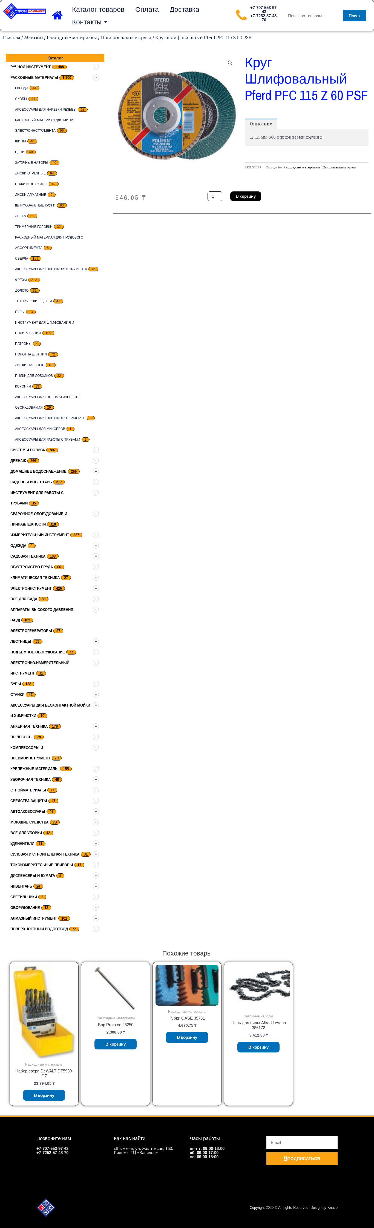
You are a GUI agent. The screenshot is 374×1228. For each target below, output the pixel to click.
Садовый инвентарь (31, 482)
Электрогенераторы (31, 631)
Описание (261, 124)
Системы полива (27, 450)
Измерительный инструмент (39, 535)
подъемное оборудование (37, 652)
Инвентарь (21, 886)
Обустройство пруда (31, 567)
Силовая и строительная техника (44, 854)
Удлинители (22, 844)
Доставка (184, 9)
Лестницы (20, 641)
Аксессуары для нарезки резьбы (45, 109)
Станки (17, 695)
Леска (20, 216)
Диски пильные (29, 365)
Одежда (18, 546)
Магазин (33, 37)
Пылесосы (21, 737)
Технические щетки (33, 301)
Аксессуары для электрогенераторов (50, 418)
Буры (20, 312)
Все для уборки (26, 833)
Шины (20, 141)
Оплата (147, 9)
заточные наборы (31, 163)
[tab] (261, 124)
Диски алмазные (30, 195)
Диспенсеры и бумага (32, 876)
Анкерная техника (29, 726)
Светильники (23, 897)
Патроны (23, 344)
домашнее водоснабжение (38, 471)
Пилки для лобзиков (34, 376)
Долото (21, 290)
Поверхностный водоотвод (39, 929)
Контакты (87, 22)
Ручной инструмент (30, 67)
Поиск (354, 15)
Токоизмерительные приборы (41, 865)
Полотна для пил (31, 354)
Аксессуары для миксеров (40, 429)
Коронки (23, 386)
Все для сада (23, 599)
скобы (21, 99)
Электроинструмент (31, 588)
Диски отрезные (30, 173)
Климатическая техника (35, 578)
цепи (20, 152)
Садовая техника (27, 556)
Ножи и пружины (31, 184)
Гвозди (21, 88)
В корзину (246, 196)
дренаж (18, 461)
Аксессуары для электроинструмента (51, 269)
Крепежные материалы (34, 769)
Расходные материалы (72, 37)
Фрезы (21, 280)
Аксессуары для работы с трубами (47, 439)
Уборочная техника (30, 779)
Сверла (21, 258)
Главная (11, 37)
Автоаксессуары (27, 812)
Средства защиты (28, 801)
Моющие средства (29, 822)
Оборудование (25, 908)
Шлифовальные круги (126, 37)
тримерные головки (34, 227)
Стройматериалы (28, 790)
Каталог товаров (98, 9)
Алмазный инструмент (33, 918)
